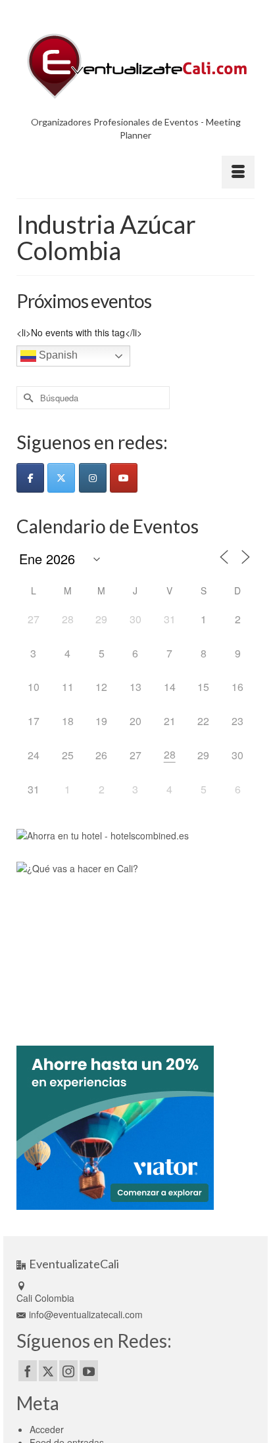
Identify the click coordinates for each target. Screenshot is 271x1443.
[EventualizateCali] (135, 66)
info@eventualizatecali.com (86, 1314)
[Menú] (238, 172)
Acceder (47, 1429)
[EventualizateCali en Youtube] (123, 478)
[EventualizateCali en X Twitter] (61, 478)
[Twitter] (48, 1370)
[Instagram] (68, 1370)
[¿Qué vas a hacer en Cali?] (101, 941)
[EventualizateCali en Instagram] (93, 478)
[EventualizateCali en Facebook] (30, 478)
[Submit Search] (26, 397)
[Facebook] (27, 1370)
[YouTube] (89, 1370)
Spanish (57, 355)
